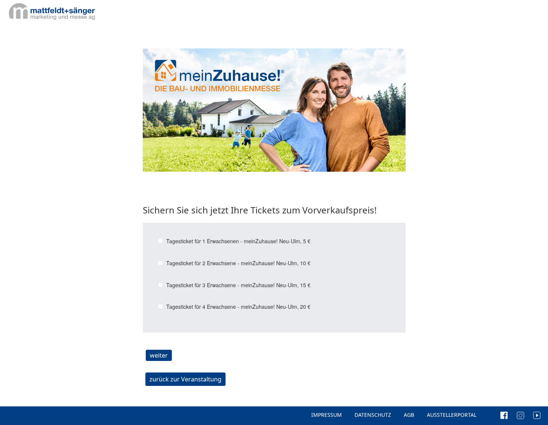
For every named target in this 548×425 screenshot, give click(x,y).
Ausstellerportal (451, 414)
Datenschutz (373, 414)
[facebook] (507, 414)
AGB (409, 414)
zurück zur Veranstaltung (185, 379)
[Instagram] (524, 414)
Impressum (326, 414)
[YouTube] (537, 414)
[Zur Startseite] (51, 11)
